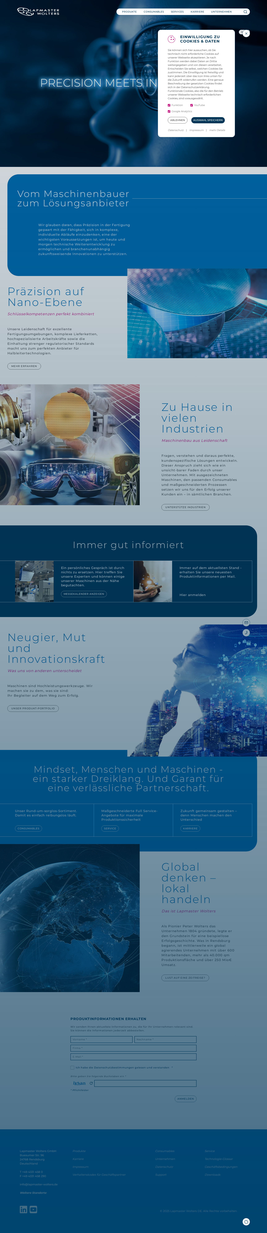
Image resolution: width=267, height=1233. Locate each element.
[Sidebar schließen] (246, 33)
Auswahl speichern (208, 120)
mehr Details (217, 130)
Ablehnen (177, 120)
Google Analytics (182, 111)
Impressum (196, 130)
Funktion (177, 105)
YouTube (199, 105)
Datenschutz (176, 130)
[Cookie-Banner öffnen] (246, 1222)
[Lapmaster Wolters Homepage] (38, 11)
